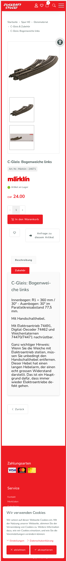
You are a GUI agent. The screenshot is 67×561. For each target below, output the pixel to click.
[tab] (22, 259)
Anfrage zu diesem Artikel (44, 235)
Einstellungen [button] (16, 540)
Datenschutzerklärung (41, 540)
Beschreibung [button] (23, 260)
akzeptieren (45, 550)
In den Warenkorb (27, 219)
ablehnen (19, 550)
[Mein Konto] (36, 6)
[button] (54, 5)
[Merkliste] (41, 5)
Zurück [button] (19, 409)
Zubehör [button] (20, 270)
